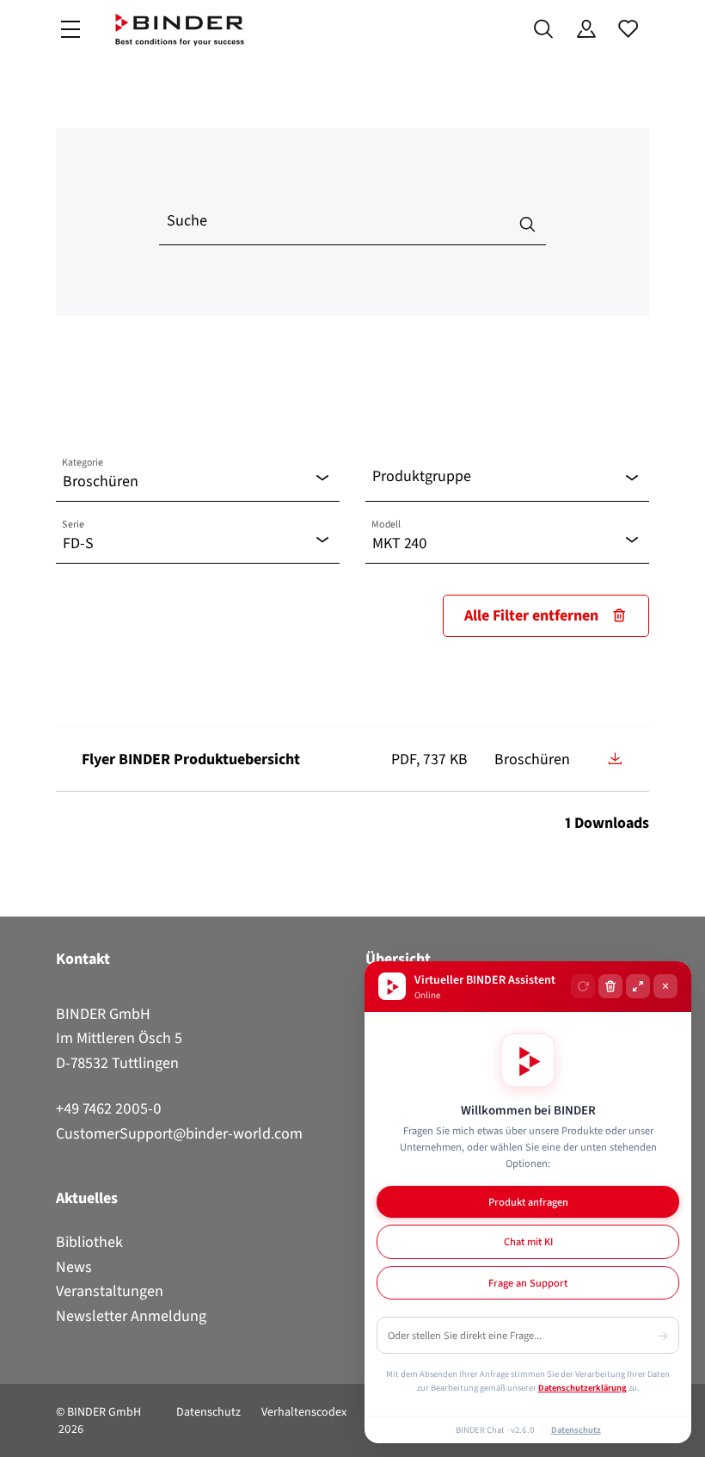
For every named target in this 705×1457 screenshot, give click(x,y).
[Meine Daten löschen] (610, 986)
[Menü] (70, 30)
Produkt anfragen (528, 1202)
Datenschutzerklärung (582, 1387)
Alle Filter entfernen (531, 615)
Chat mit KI (528, 1241)
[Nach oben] (18, 1434)
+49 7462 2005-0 (109, 1108)
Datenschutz (208, 1412)
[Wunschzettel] (628, 29)
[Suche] (544, 29)
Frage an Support (527, 1282)
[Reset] (583, 986)
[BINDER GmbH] (179, 29)
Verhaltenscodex (303, 1412)
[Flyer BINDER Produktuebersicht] (614, 758)
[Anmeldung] (586, 29)
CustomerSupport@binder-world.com (179, 1133)
